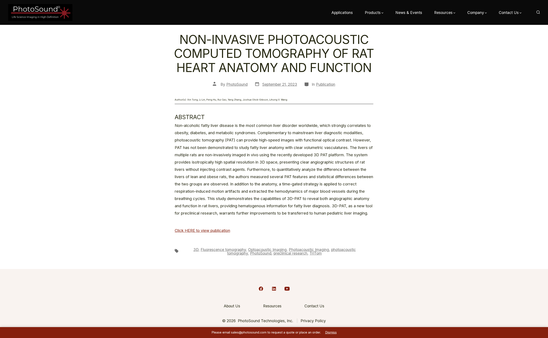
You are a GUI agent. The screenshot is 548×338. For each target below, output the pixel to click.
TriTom (316, 253)
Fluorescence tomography (223, 249)
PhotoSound (237, 84)
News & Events (408, 12)
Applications (342, 12)
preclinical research (290, 253)
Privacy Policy (313, 320)
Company (475, 12)
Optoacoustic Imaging (267, 249)
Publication (325, 84)
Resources (443, 12)
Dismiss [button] (331, 332)
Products (373, 12)
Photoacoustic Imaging (309, 249)
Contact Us (509, 12)
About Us (232, 306)
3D (195, 249)
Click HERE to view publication (202, 230)
